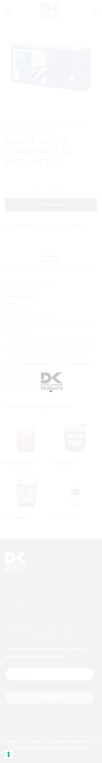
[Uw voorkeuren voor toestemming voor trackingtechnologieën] (8, 754)
